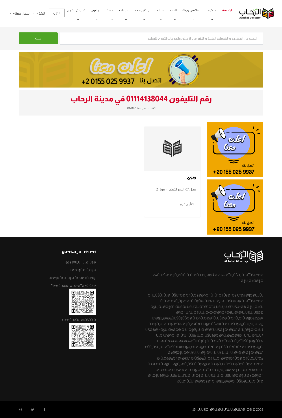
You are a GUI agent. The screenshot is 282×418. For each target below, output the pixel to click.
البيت (173, 10)
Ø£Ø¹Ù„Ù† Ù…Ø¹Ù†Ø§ (80, 262)
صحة (110, 10)
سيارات (159, 10)
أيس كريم (185, 204)
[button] (210, 19)
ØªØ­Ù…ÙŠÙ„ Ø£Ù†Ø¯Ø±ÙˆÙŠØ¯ (73, 285)
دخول (56, 13)
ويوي (191, 177)
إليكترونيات (142, 10)
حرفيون (95, 10)
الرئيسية (227, 10)
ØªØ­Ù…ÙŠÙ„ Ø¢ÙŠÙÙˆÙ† (79, 320)
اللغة (42, 13)
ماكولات (210, 10)
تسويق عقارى (76, 10)
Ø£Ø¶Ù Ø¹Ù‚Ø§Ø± (83, 270)
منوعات (124, 10)
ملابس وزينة (190, 10)
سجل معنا (22, 13)
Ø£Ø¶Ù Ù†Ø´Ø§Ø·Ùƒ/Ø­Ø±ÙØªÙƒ (72, 278)
